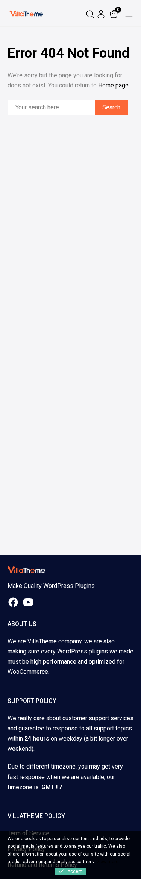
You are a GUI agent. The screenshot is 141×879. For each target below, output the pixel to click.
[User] (102, 13)
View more (107, 861)
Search (111, 107)
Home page (113, 85)
